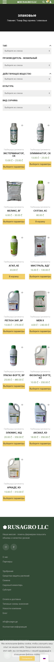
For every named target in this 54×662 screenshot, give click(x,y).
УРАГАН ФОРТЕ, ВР (14, 375)
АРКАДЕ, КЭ (14, 487)
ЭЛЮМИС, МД (14, 432)
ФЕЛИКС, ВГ (14, 210)
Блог (5, 613)
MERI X (40, 320)
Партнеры (7, 561)
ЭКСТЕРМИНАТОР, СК (13, 154)
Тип (5, 46)
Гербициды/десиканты (14, 150)
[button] (40, 221)
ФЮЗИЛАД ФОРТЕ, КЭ (40, 376)
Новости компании (12, 608)
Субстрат (7, 589)
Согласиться (27, 658)
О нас (5, 557)
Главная (11, 20)
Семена (6, 580)
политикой (44, 651)
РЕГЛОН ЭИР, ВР (14, 320)
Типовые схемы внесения (15, 604)
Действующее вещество (17, 74)
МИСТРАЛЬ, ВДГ (40, 265)
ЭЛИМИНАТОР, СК (40, 153)
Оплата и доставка (12, 599)
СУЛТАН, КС (40, 210)
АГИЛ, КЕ (14, 265)
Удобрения (8, 571)
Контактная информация (15, 627)
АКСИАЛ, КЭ (40, 432)
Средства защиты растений (16, 576)
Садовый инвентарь (13, 585)
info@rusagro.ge (10, 621)
